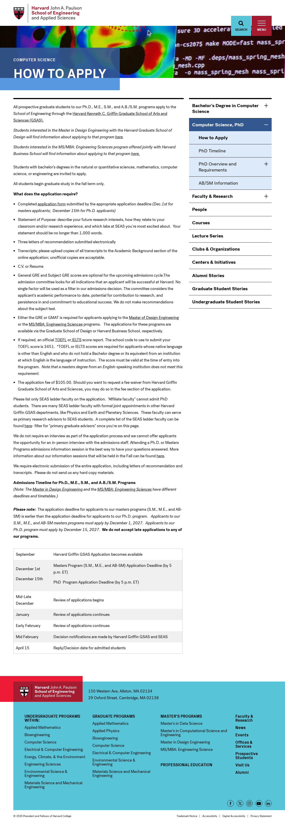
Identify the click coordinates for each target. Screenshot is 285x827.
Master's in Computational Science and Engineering (194, 733)
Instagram (249, 803)
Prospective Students (246, 755)
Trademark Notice (187, 816)
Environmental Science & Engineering (45, 774)
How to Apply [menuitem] (213, 138)
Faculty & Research (212, 196)
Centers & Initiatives (214, 262)
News (240, 727)
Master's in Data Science (181, 723)
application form (52, 204)
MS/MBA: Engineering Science (187, 749)
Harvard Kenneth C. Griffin (96, 113)
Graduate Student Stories (220, 289)
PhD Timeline (212, 151)
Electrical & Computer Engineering (53, 749)
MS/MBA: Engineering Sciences (56, 324)
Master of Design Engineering (154, 317)
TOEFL (61, 340)
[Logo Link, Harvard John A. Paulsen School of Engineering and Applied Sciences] (47, 13)
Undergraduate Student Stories (226, 302)
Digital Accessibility (233, 816)
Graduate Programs (113, 716)
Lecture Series (207, 236)
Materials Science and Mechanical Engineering (53, 785)
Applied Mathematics (42, 727)
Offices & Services (243, 744)
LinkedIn (268, 803)
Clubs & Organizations (216, 249)
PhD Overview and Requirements (217, 167)
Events (241, 735)
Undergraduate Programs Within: (52, 718)
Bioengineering (37, 735)
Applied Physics (105, 731)
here (28, 426)
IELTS (76, 340)
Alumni (242, 772)
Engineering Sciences (42, 764)
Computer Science (34, 59)
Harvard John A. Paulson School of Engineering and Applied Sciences (48, 692)
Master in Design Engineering (185, 742)
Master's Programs (181, 716)
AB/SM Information (218, 183)
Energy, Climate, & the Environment (54, 757)
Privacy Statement (261, 816)
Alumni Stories (208, 275)
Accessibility (209, 816)
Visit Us (242, 765)
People (199, 209)
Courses (201, 223)
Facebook (230, 803)
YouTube (259, 803)
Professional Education (186, 765)
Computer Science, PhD (218, 125)
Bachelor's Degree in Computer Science (225, 108)
